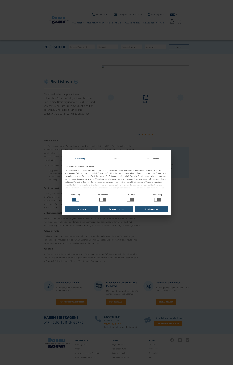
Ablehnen (82, 209)
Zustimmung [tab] (80, 159)
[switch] (102, 200)
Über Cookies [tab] (153, 159)
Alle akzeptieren (151, 209)
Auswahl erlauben (116, 209)
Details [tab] (117, 159)
